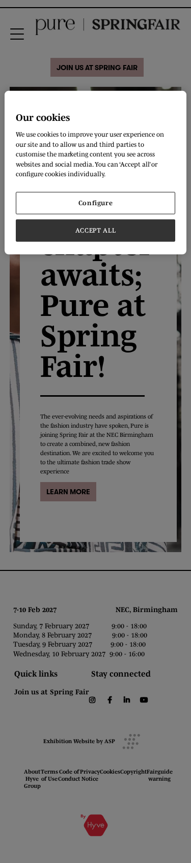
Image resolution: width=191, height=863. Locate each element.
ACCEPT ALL (95, 230)
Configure (95, 203)
